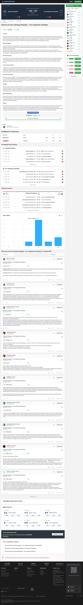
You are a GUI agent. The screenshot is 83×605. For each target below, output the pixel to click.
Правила (41, 571)
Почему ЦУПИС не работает (58, 584)
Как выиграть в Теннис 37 (58, 579)
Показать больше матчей (33, 210)
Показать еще (33, 164)
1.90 (4, 384)
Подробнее (5, 536)
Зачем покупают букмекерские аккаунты (57, 571)
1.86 (4, 291)
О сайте (41, 570)
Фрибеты (16, 570)
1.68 (47, 525)
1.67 (27, 525)
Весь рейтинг (74, 76)
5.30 (39, 525)
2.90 (4, 266)
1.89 (4, 453)
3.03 (4, 340)
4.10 (27, 515)
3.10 (60, 140)
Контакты (42, 574)
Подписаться (59, 258)
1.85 (39, 515)
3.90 (33, 515)
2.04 (7, 515)
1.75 (4, 410)
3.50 (18, 525)
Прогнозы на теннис (5, 574)
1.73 (4, 314)
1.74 (4, 431)
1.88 (59, 515)
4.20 (47, 515)
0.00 (53, 137)
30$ (25, 137)
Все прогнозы (3, 570)
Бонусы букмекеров (31, 574)
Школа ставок (29, 570)
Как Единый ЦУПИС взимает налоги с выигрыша (58, 576)
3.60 (33, 525)
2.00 (18, 29)
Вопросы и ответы (30, 571)
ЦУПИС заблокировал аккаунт (58, 580)
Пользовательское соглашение (7, 602)
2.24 (7, 525)
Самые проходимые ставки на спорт (58, 583)
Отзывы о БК (29, 575)
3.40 (53, 515)
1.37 (46, 140)
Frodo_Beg (9, 126)
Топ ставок (3, 571)
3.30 (12, 515)
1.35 (46, 137)
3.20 (60, 137)
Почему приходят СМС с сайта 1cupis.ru (58, 573)
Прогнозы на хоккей (5, 575)
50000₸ (26, 140)
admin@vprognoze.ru (42, 596)
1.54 (4, 479)
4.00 (18, 515)
